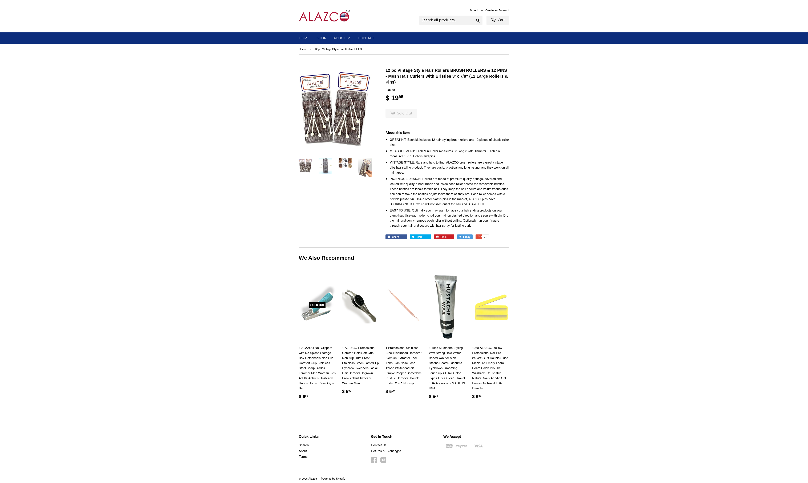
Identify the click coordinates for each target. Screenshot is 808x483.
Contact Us (379, 445)
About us (342, 38)
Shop (321, 38)
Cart (501, 20)
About (303, 450)
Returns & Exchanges (386, 450)
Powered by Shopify (333, 478)
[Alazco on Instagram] (383, 461)
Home (304, 38)
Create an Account (497, 10)
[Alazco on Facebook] (374, 461)
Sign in (474, 10)
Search (304, 445)
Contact (366, 38)
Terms (303, 456)
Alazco (312, 478)
